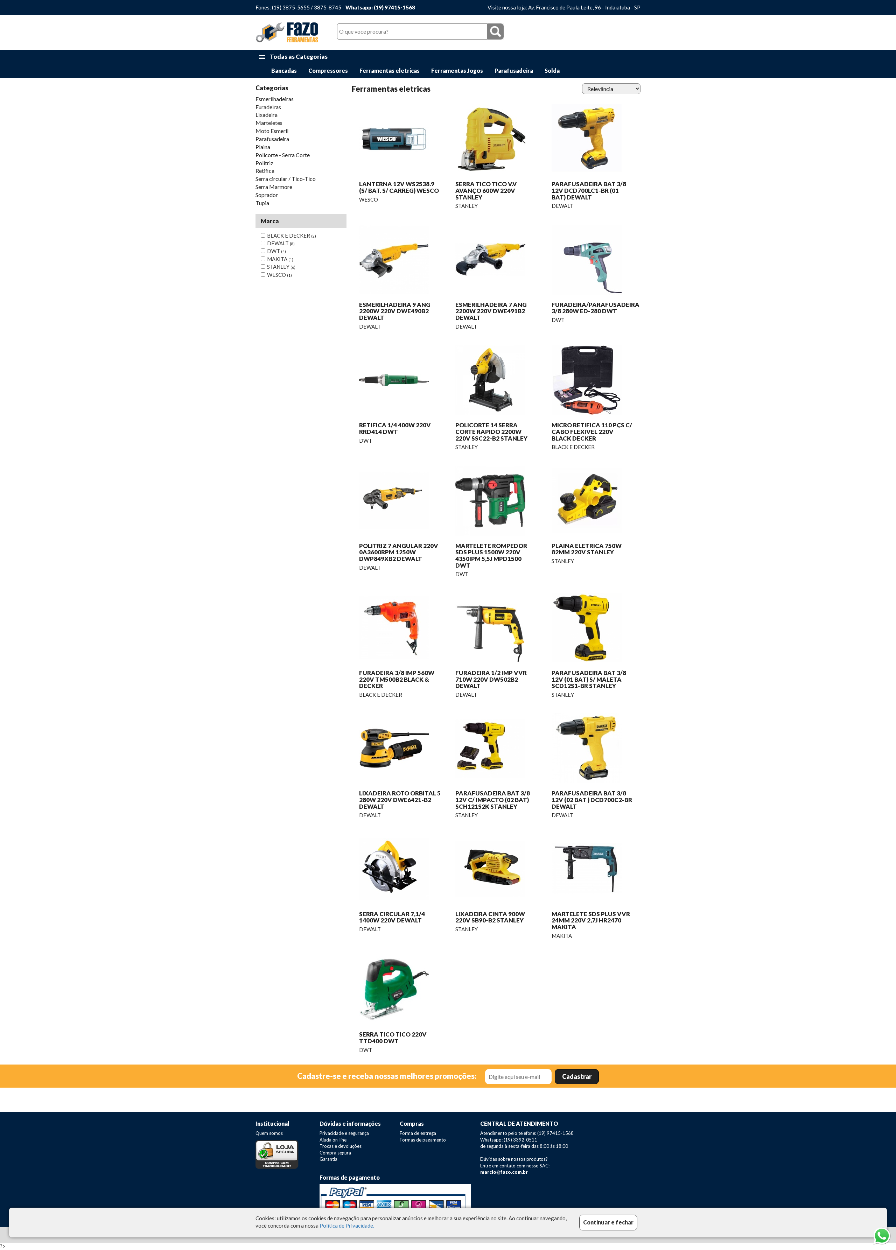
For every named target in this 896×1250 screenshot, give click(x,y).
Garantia (328, 1159)
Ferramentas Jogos (457, 70)
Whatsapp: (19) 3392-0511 (508, 1140)
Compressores (328, 70)
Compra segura (335, 1153)
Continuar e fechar (608, 1222)
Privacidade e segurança (344, 1133)
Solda (552, 70)
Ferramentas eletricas (389, 70)
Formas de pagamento (423, 1140)
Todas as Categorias (298, 56)
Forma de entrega (418, 1133)
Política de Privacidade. (347, 1226)
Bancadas (284, 70)
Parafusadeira (514, 70)
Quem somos (269, 1133)
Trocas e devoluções (341, 1146)
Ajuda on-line (333, 1140)
